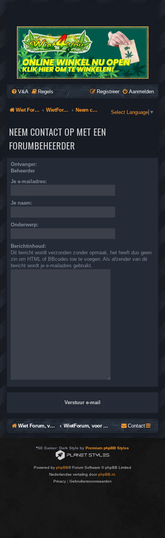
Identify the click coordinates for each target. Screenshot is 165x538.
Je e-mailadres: (29, 181)
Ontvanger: (24, 164)
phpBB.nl (106, 474)
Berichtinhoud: (28, 246)
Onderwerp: (24, 225)
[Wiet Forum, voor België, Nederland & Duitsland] (82, 52)
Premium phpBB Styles (107, 448)
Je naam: (21, 203)
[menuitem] (19, 91)
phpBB (62, 467)
